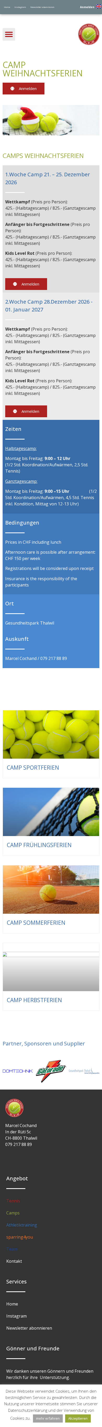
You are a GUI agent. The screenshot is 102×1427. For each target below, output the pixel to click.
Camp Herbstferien (34, 1000)
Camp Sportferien (33, 767)
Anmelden (87, 7)
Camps (13, 1213)
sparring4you (19, 1237)
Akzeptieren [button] (78, 1418)
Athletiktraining (21, 1225)
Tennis (13, 1201)
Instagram (20, 7)
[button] (9, 34)
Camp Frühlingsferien (39, 845)
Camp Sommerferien (36, 922)
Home (7, 7)
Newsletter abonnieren (42, 7)
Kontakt (14, 1261)
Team (12, 1249)
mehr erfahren (48, 1418)
